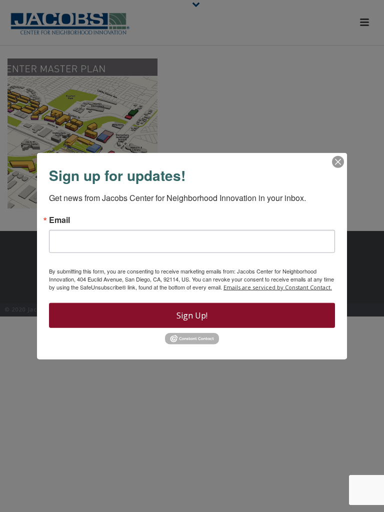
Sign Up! (192, 315)
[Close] (338, 162)
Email (59, 220)
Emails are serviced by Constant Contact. (278, 287)
